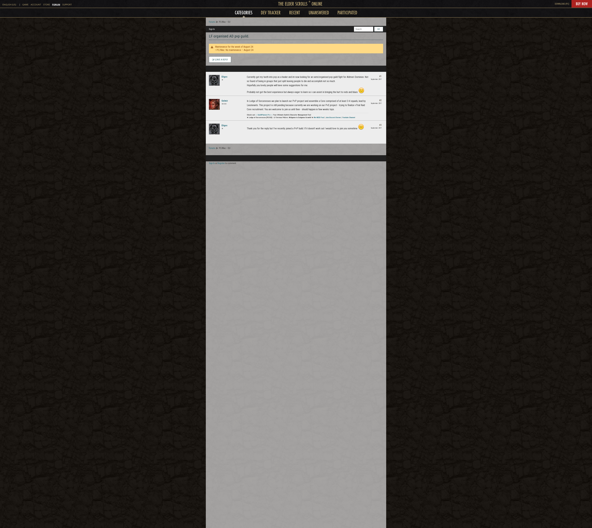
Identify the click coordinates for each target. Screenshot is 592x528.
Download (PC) (562, 4)
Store (46, 4)
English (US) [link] (9, 4)
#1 (380, 76)
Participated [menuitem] (347, 12)
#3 (380, 125)
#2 (380, 100)
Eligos (224, 77)
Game (25, 4)
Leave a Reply (221, 59)
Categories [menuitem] (243, 12)
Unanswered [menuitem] (319, 12)
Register (221, 163)
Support (67, 4)
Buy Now (582, 3)
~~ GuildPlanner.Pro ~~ (264, 115)
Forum (56, 4)
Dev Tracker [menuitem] (271, 12)
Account (36, 4)
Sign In (212, 29)
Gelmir (225, 101)
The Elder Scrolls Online (300, 3)
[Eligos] (214, 80)
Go (378, 29)
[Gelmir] (214, 104)
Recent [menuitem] (294, 12)
